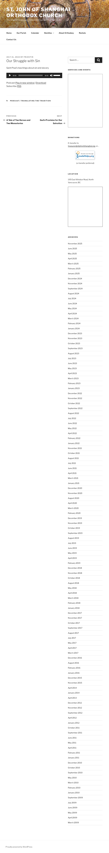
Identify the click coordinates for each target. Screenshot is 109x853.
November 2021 (75, 448)
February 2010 (74, 788)
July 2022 (72, 418)
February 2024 (74, 323)
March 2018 (73, 598)
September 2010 (75, 772)
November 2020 (75, 493)
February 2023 (74, 383)
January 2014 (73, 693)
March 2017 (73, 653)
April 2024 (72, 313)
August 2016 (73, 663)
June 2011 (72, 738)
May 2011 (72, 743)
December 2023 (75, 333)
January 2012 (73, 723)
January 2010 (74, 792)
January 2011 (73, 757)
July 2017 (72, 638)
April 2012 (72, 718)
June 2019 (72, 548)
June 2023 (72, 363)
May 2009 (72, 812)
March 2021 (73, 478)
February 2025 (74, 268)
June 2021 (72, 468)
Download (41, 83)
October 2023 (74, 343)
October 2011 (74, 728)
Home (9, 33)
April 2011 (72, 748)
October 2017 (74, 623)
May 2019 (72, 553)
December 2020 (75, 488)
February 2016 (74, 668)
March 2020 (73, 508)
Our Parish (21, 33)
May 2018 (72, 588)
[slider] (57, 75)
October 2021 (74, 453)
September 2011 (75, 733)
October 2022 (74, 403)
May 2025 (72, 253)
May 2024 (72, 308)
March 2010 (73, 782)
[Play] (10, 75)
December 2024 (75, 278)
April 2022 (72, 433)
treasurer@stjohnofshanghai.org (81, 146)
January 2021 (73, 483)
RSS (19, 86)
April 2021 (72, 473)
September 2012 (75, 713)
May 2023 (72, 368)
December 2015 (75, 678)
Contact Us (11, 39)
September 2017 (75, 628)
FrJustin (28, 57)
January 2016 (73, 673)
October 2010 (74, 767)
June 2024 (72, 303)
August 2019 (73, 538)
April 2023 (72, 373)
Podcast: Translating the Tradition (30, 101)
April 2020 (72, 503)
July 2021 (72, 463)
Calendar (35, 33)
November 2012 (75, 708)
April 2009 (72, 817)
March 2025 (73, 263)
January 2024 (74, 328)
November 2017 (75, 618)
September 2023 (75, 348)
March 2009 (73, 822)
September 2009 (75, 797)
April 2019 (72, 558)
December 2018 (75, 568)
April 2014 (72, 688)
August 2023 (73, 353)
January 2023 (74, 388)
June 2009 (72, 807)
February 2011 (74, 753)
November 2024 (75, 283)
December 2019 (75, 518)
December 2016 (75, 658)
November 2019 (75, 523)
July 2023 (72, 358)
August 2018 (73, 583)
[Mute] (51, 75)
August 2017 (73, 633)
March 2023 (73, 378)
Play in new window (25, 83)
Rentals (82, 33)
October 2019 (74, 528)
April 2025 (72, 258)
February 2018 (74, 603)
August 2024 (73, 293)
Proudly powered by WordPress (19, 847)
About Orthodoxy (66, 33)
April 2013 (72, 698)
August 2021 (73, 458)
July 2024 (72, 298)
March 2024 (73, 318)
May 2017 (72, 643)
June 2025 (72, 248)
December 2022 (75, 393)
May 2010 (72, 778)
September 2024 (75, 288)
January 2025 (74, 273)
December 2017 (75, 613)
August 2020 (73, 498)
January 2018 (73, 608)
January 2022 (73, 443)
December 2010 (75, 763)
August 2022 (73, 413)
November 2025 (75, 243)
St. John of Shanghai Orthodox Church (38, 12)
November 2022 (75, 398)
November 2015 (75, 683)
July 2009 (72, 802)
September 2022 (75, 408)
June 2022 (72, 423)
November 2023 (75, 338)
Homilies (48, 33)
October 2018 (74, 578)
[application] (34, 75)
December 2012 (75, 703)
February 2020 (74, 513)
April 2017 (72, 648)
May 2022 (72, 428)
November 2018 (75, 573)
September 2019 (75, 533)
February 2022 (74, 438)
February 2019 (74, 563)
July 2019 (72, 543)
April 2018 (72, 593)
